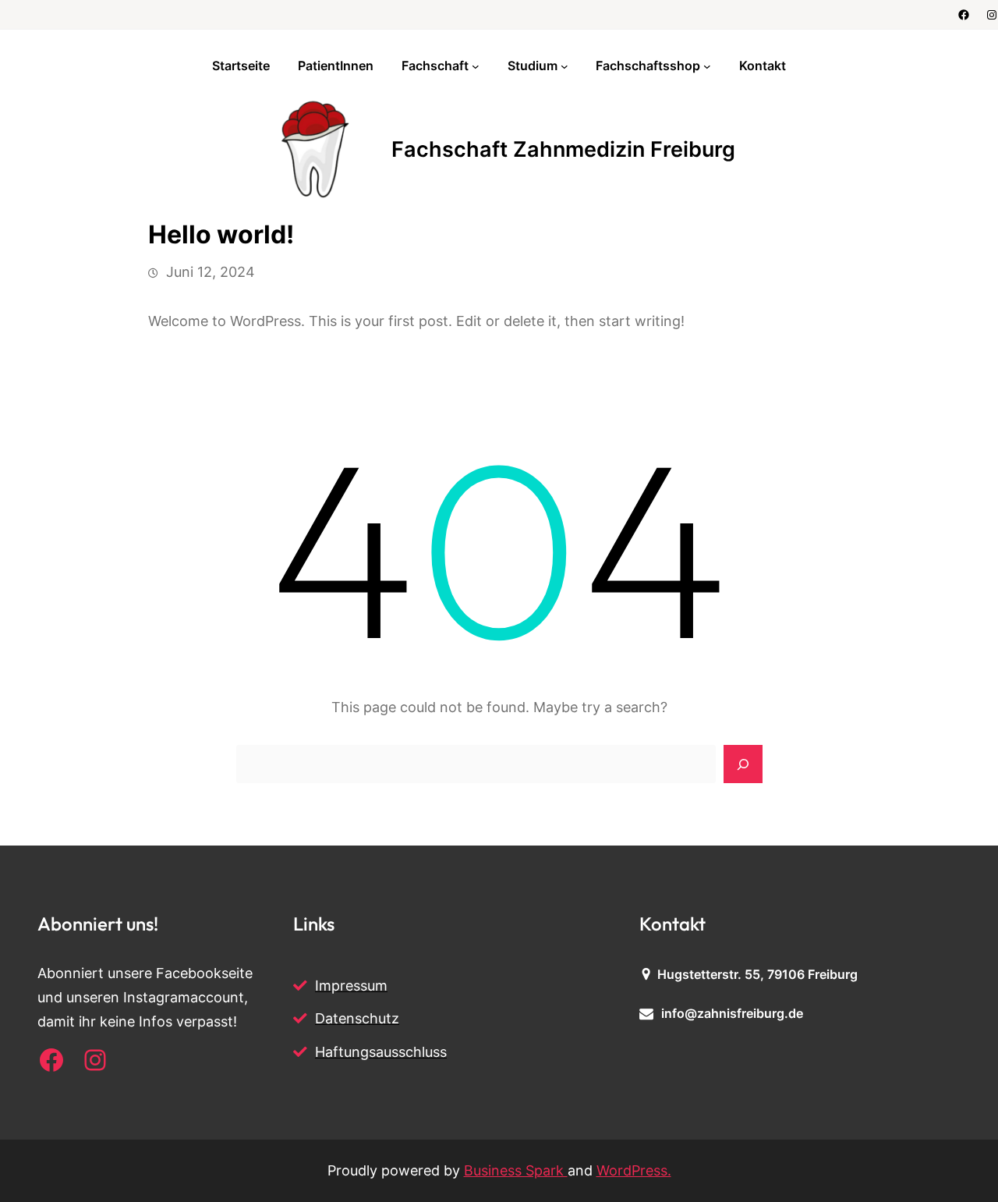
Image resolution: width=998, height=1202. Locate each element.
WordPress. (633, 1170)
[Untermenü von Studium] (564, 66)
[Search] (743, 764)
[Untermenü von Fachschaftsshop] (707, 66)
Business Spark (516, 1170)
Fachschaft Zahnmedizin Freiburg (563, 149)
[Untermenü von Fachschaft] (476, 66)
